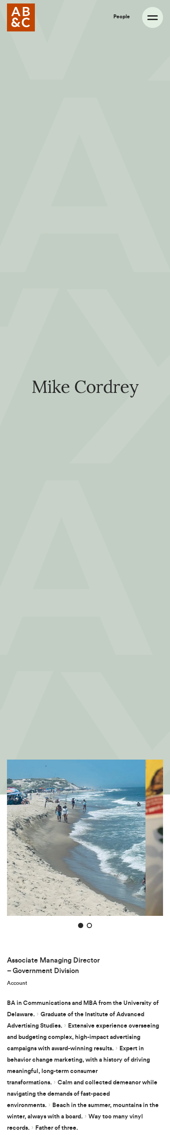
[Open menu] (152, 17)
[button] (80, 925)
